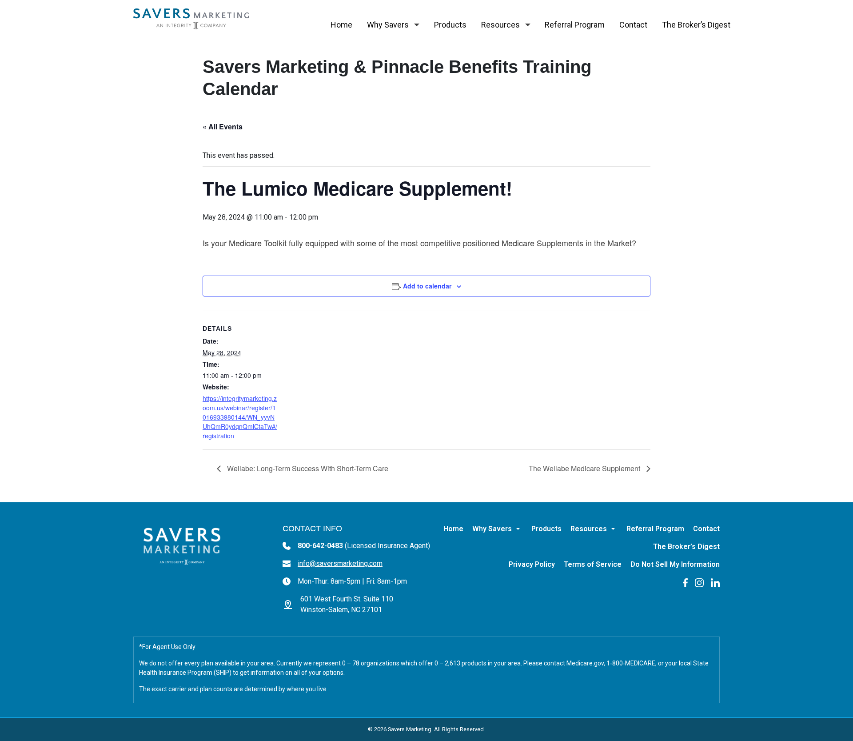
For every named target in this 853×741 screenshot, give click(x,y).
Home (341, 24)
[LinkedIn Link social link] (715, 582)
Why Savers (388, 24)
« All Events (223, 126)
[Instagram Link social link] (699, 582)
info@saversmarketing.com (340, 563)
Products (450, 24)
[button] (416, 25)
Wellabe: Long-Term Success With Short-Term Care (306, 468)
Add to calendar (427, 285)
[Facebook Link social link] (685, 582)
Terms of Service (593, 564)
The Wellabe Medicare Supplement (585, 468)
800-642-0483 (364, 545)
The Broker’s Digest (696, 24)
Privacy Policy (532, 564)
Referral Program (575, 24)
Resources (500, 24)
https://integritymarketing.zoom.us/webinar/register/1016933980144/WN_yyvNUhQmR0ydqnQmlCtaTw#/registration (240, 417)
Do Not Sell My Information (675, 564)
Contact (633, 24)
